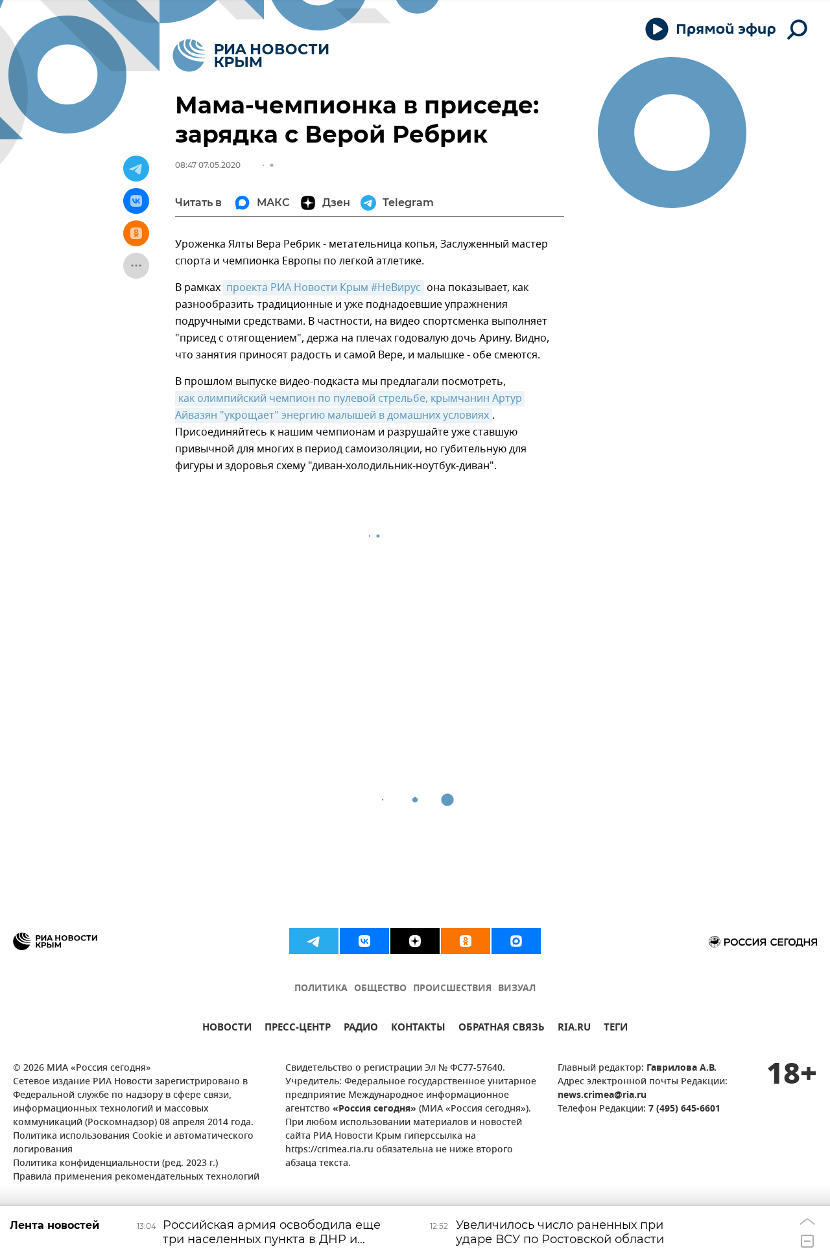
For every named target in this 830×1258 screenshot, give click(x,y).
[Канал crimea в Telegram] (313, 941)
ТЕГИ (616, 1028)
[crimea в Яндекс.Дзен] (415, 941)
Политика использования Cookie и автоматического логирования (133, 1143)
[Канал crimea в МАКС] (516, 941)
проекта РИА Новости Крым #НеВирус (323, 288)
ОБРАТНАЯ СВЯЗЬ (501, 1028)
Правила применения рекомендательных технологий (136, 1177)
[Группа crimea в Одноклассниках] (465, 941)
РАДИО (361, 1028)
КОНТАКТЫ (418, 1028)
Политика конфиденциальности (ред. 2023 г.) (115, 1163)
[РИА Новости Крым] (251, 55)
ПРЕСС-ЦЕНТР (298, 1028)
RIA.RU (574, 1028)
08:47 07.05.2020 (208, 165)
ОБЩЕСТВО (380, 988)
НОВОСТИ (227, 1028)
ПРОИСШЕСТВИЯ (452, 988)
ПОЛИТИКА (321, 988)
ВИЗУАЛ (517, 988)
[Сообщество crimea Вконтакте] (364, 941)
